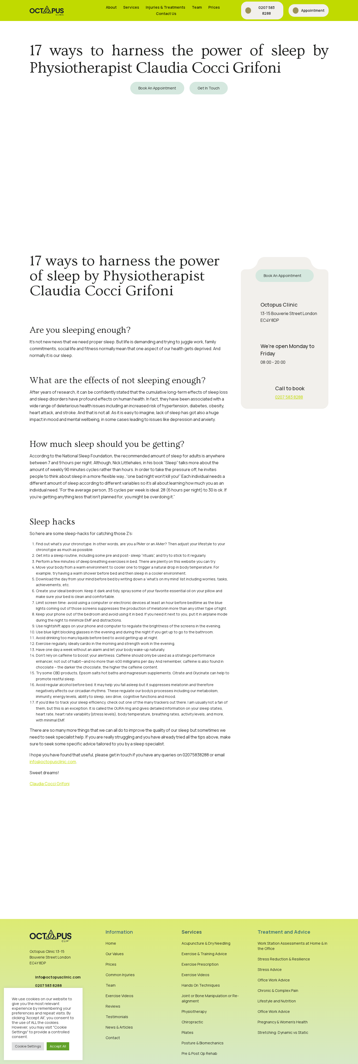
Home (111, 943)
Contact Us (166, 13)
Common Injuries (120, 974)
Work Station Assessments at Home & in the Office (292, 946)
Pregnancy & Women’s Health (283, 1021)
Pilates (187, 1032)
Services (131, 7)
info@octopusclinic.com (53, 761)
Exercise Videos (119, 995)
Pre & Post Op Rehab (199, 1053)
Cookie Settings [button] (28, 1046)
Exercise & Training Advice (204, 953)
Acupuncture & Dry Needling (206, 943)
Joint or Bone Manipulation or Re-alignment (210, 998)
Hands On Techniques (201, 985)
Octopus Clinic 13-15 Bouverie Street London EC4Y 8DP (50, 957)
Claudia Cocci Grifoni (49, 784)
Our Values (115, 953)
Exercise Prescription (200, 964)
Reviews (113, 1006)
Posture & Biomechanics (203, 1042)
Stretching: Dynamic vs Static (283, 1032)
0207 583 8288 (289, 397)
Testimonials (117, 1016)
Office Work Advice (274, 979)
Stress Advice (270, 969)
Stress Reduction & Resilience (284, 958)
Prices (214, 7)
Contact (113, 1037)
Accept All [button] (58, 1046)
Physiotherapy (194, 1011)
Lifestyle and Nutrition (277, 1000)
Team (197, 7)
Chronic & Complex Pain (278, 990)
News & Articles (119, 1027)
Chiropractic (192, 1021)
